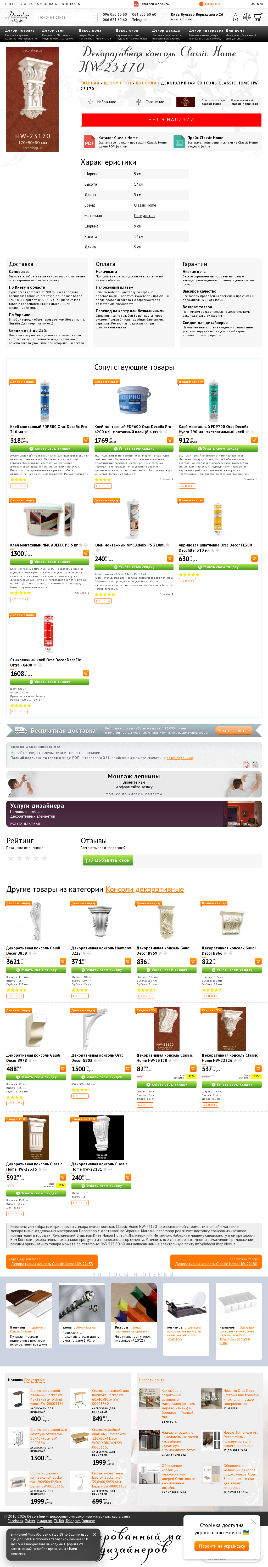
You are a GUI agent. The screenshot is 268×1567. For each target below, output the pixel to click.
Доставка (21, 263)
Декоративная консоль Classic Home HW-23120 (165, 1058)
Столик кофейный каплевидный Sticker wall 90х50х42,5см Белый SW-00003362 (47, 1480)
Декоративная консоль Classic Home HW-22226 (230, 1058)
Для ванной (249, 35)
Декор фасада (166, 30)
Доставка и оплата (39, 4)
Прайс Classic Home (222, 141)
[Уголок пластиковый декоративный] (134, 1304)
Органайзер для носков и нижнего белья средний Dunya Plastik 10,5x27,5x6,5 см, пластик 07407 (237, 1335)
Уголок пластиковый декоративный (132, 1329)
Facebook (15, 1520)
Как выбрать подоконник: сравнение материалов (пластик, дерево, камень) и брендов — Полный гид (178, 1403)
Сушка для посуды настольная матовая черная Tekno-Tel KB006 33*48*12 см (184, 1333)
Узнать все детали (234, 730)
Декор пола (90, 30)
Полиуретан (144, 215)
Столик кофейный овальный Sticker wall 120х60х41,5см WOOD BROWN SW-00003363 (109, 1438)
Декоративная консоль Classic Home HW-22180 (216, 1263)
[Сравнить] (247, 17)
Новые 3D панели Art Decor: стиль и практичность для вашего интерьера (241, 1439)
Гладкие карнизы (16, 35)
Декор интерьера (206, 30)
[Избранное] (235, 17)
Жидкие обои (51, 38)
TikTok (59, 1520)
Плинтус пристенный (88, 36)
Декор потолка (20, 30)
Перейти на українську (222, 1546)
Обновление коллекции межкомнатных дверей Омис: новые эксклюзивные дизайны (178, 1476)
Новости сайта (151, 1379)
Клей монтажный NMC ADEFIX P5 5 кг (44, 545)
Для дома (235, 30)
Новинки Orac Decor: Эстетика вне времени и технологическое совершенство (241, 1397)
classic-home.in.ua (245, 104)
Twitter (30, 1520)
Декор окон (127, 30)
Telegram (139, 19)
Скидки (212, 4)
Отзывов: (167, 479)
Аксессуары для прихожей (41, 1410)
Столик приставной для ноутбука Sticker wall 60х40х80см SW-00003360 (110, 1397)
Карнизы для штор (128, 35)
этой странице (180, 758)
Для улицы (233, 38)
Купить (19, 485)
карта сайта (121, 1516)
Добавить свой (112, 860)
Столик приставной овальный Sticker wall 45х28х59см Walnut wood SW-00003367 (47, 1397)
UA (253, 4)
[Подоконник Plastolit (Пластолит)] (29, 1304)
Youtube (88, 1520)
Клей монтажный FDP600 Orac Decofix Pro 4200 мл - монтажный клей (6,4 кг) (132, 429)
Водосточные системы (166, 38)
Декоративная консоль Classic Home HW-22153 (52, 1263)
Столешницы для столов (204, 38)
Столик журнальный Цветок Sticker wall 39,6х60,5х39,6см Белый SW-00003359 (109, 1480)
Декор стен (53, 30)
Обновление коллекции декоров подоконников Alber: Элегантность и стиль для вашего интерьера (240, 1476)
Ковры (83, 35)
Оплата (105, 263)
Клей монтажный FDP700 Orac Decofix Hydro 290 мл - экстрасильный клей (213, 429)
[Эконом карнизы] (82, 1304)
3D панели (64, 35)
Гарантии (195, 263)
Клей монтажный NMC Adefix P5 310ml (129, 545)
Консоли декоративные (144, 889)
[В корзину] (86, 440)
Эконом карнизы (86, 1327)
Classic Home (211, 104)
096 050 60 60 (115, 14)
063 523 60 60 (144, 14)
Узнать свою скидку (52, 448)
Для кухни (233, 35)
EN (257, 4)
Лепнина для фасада (166, 35)
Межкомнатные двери (203, 35)
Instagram (44, 1520)
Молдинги (48, 35)
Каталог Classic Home (132, 141)
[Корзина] (258, 17)
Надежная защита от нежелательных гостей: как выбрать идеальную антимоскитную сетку (180, 1441)
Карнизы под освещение (21, 38)
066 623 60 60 (115, 19)
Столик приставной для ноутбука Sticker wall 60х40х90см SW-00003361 (48, 1436)
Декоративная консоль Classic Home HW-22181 (99, 1166)
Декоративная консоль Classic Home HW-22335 (34, 1166)
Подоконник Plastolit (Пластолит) (27, 1329)
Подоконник (124, 38)
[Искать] (94, 17)
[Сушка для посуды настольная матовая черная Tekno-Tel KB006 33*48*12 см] (186, 1304)
